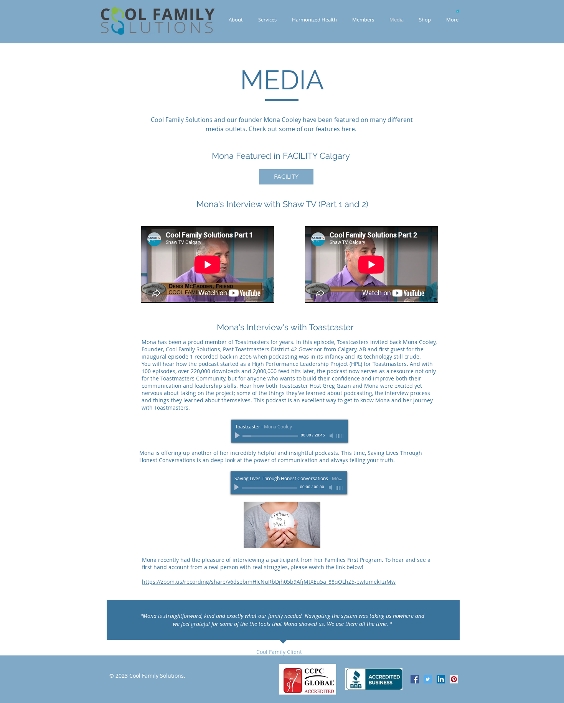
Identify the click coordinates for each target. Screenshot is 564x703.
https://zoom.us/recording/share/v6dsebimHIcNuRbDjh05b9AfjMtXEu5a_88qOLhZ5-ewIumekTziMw (269, 581)
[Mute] (332, 436)
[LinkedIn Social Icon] (441, 679)
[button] (457, 11)
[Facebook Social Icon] (415, 679)
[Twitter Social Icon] (428, 679)
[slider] (340, 436)
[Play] (238, 436)
